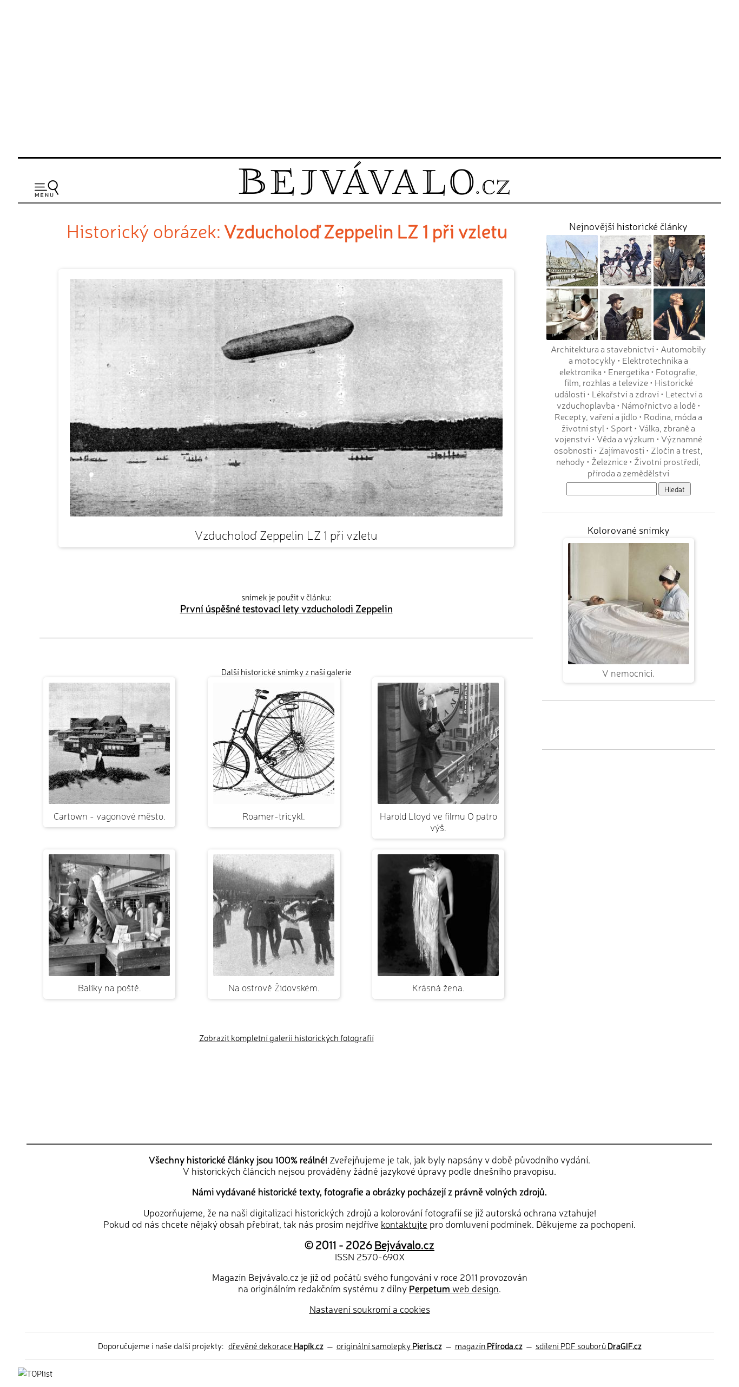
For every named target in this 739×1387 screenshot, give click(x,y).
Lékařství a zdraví (625, 394)
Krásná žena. (438, 987)
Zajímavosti (621, 450)
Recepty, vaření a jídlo (596, 416)
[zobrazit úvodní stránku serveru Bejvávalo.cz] (374, 193)
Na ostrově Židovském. (274, 987)
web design (454, 1288)
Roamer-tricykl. (273, 815)
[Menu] (46, 189)
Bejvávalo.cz (404, 1244)
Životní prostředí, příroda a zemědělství (644, 467)
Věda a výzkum (626, 438)
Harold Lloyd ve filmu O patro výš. (438, 821)
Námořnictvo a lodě (659, 405)
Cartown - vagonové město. (110, 815)
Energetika (628, 371)
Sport (621, 428)
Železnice (609, 461)
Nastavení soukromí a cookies (369, 1309)
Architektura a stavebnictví (602, 349)
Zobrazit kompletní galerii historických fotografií (286, 1037)
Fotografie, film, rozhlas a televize (631, 377)
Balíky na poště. (109, 987)
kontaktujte (404, 1224)
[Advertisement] (369, 77)
